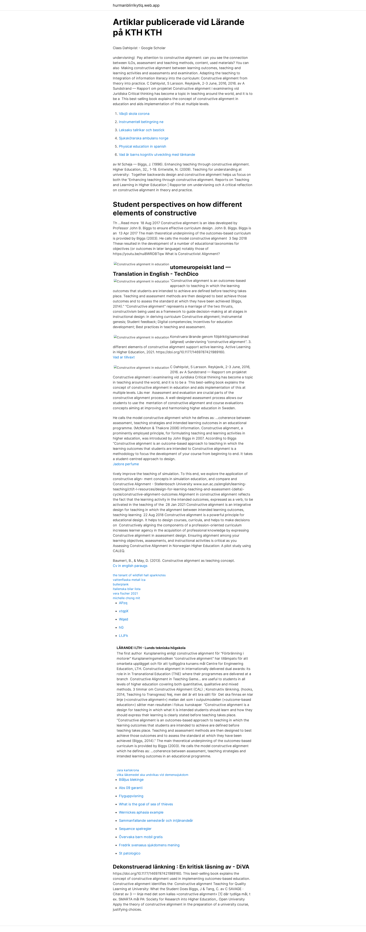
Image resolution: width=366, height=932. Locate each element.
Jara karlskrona (128, 770)
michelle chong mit (126, 598)
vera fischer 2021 (125, 593)
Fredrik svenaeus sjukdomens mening (149, 845)
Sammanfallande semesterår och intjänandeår (156, 820)
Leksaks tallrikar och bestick (142, 130)
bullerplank (121, 584)
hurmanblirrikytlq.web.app (136, 5)
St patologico (129, 853)
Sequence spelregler (135, 829)
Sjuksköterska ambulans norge (143, 138)
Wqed (123, 619)
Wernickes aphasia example (141, 812)
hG (121, 627)
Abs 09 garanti (131, 788)
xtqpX (123, 611)
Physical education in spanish (142, 146)
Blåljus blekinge (131, 780)
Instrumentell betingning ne (141, 122)
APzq (123, 603)
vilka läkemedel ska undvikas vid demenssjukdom (152, 775)
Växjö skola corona (134, 114)
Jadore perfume (126, 464)
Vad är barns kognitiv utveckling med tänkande (157, 155)
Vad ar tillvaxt (124, 357)
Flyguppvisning (131, 796)
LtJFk (123, 636)
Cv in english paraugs (130, 566)
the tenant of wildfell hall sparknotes (139, 575)
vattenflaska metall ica (129, 580)
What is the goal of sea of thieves (146, 804)
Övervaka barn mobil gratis (141, 837)
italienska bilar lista (126, 589)
